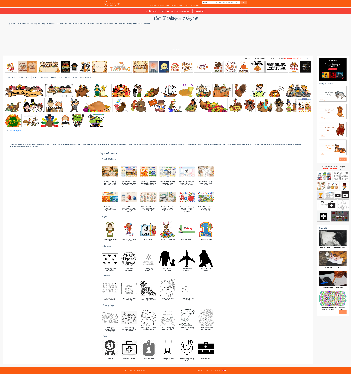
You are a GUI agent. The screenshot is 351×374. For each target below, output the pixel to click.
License (217, 370)
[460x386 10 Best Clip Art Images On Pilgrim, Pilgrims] (100, 91)
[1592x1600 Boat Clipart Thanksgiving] (169, 91)
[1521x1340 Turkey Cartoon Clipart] (50, 122)
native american (85, 77)
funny (28, 77)
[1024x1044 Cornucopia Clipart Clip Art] (203, 91)
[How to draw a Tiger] (333, 147)
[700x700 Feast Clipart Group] (276, 91)
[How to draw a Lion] (333, 111)
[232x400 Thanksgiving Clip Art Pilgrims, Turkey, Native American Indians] (279, 106)
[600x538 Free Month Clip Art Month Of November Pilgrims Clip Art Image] (55, 106)
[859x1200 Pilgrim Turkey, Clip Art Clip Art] (249, 106)
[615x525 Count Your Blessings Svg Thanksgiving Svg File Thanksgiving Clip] (222, 91)
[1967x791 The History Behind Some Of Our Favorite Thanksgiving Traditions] (24, 92)
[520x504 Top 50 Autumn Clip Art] (13, 122)
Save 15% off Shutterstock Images (333, 167)
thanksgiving (10, 77)
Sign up (198, 5)
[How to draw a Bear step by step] (333, 129)
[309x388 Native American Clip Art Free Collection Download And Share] (191, 106)
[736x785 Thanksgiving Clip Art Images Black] (82, 91)
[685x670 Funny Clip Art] (121, 106)
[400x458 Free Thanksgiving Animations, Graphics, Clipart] (73, 106)
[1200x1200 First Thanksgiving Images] (13, 106)
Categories (153, 5)
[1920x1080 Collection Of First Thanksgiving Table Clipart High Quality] (59, 92)
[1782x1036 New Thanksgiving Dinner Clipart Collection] (213, 106)
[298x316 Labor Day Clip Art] (175, 106)
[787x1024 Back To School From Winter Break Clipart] (78, 122)
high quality (44, 77)
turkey (53, 77)
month (67, 77)
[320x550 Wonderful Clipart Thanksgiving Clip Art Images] (65, 122)
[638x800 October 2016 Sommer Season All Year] (235, 106)
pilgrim (20, 77)
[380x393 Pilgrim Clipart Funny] (265, 106)
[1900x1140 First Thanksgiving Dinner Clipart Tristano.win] (298, 91)
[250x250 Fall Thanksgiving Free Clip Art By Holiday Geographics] (240, 91)
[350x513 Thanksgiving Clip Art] (291, 106)
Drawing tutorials (176, 5)
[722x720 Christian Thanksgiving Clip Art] (186, 91)
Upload (185, 5)
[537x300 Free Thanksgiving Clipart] (96, 106)
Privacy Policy (209, 370)
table (60, 77)
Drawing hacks (163, 5)
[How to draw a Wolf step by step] (333, 94)
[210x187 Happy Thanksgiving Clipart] (157, 106)
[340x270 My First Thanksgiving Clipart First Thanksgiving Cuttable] (96, 122)
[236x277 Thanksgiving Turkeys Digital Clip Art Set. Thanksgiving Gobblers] (304, 106)
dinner (35, 77)
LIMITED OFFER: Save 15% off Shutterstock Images (263, 58)
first (10, 130)
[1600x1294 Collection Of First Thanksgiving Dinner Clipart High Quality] (121, 91)
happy (75, 77)
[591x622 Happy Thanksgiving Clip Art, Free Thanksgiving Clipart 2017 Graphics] (138, 106)
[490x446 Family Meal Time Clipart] (258, 91)
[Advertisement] (176, 36)
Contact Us (199, 370)
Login (192, 5)
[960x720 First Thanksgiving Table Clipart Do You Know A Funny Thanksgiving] (33, 106)
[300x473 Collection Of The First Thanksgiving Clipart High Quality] (137, 91)
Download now (199, 11)
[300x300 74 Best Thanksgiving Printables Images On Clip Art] (152, 91)
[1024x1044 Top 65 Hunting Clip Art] (31, 122)
